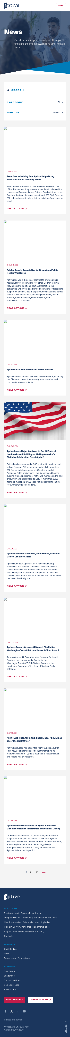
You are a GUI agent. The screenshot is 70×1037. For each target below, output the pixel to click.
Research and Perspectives (17, 958)
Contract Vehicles (12, 980)
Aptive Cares (10, 989)
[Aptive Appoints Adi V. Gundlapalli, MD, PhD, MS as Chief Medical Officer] (35, 707)
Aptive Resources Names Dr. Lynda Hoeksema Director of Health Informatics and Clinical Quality (33, 827)
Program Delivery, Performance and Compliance (27, 926)
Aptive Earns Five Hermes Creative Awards (30, 369)
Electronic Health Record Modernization (22, 913)
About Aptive (10, 971)
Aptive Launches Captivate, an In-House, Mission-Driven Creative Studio (33, 555)
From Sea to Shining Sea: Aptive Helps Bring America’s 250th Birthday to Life (30, 178)
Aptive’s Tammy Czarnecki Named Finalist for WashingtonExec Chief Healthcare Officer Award (33, 648)
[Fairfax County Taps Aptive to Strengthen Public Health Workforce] (35, 240)
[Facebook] (7, 1011)
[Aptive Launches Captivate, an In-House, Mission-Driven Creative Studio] (35, 523)
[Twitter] (13, 1011)
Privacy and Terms (13, 1019)
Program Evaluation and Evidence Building (24, 931)
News (6, 953)
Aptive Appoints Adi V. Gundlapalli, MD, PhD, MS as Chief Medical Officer (34, 739)
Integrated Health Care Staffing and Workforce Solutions (30, 917)
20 (37, 872)
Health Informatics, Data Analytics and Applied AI (27, 922)
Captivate (8, 936)
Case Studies (10, 949)
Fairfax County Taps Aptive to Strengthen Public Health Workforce (32, 271)
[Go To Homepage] (11, 5)
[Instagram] (26, 1011)
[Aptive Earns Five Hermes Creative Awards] (35, 339)
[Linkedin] (19, 1011)
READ (15, 209)
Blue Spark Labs (11, 984)
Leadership (9, 975)
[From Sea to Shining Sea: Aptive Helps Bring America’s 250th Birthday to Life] (35, 146)
